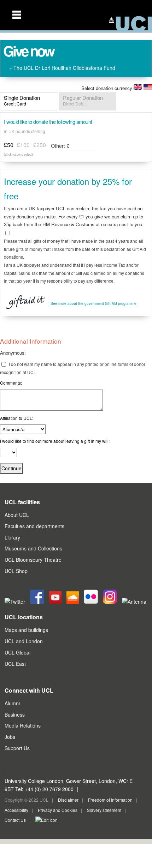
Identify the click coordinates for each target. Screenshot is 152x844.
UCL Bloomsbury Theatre (33, 559)
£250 (39, 145)
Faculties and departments (34, 526)
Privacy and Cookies (57, 810)
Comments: (11, 383)
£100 (23, 145)
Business (15, 714)
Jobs (10, 736)
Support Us (17, 748)
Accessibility (16, 810)
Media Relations (23, 725)
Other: (60, 145)
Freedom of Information (110, 800)
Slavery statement (104, 810)
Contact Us (15, 820)
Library (12, 537)
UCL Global (17, 652)
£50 (8, 145)
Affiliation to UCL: (16, 418)
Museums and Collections (33, 548)
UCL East (15, 663)
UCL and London (24, 641)
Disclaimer (68, 800)
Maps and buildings (26, 629)
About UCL (17, 514)
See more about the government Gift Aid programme (93, 303)
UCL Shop (16, 570)
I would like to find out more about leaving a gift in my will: (55, 441)
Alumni (12, 703)
